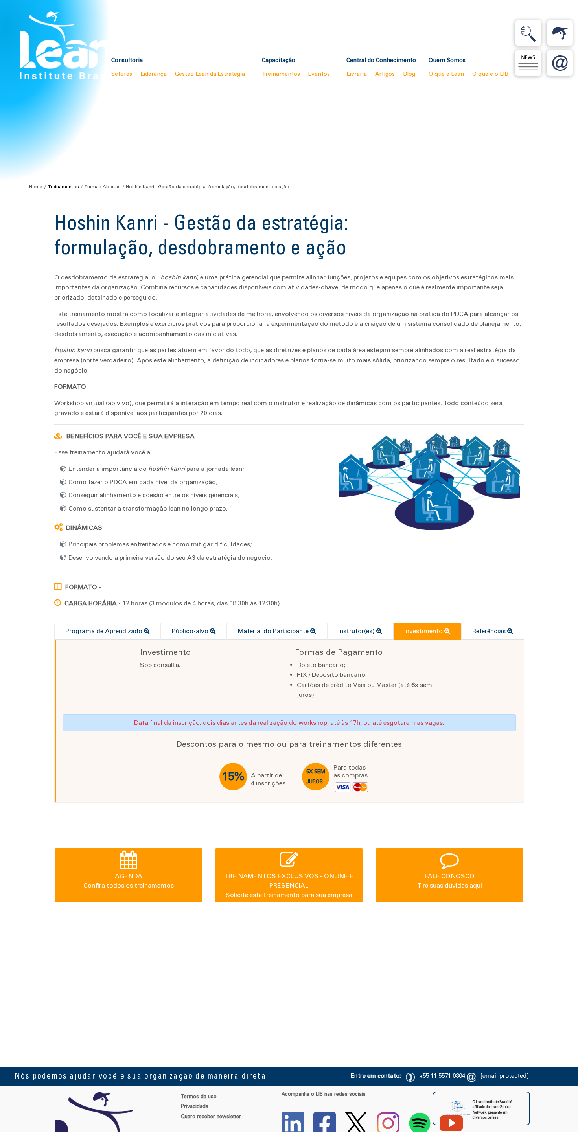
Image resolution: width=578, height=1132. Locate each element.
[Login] (560, 33)
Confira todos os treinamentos (128, 880)
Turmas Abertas (102, 186)
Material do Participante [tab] (274, 631)
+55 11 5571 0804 (442, 1075)
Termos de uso (199, 1096)
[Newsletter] (528, 63)
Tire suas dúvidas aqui (449, 880)
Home (35, 186)
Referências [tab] (489, 631)
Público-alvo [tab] (191, 631)
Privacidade (194, 1106)
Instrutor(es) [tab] (357, 631)
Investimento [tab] (424, 631)
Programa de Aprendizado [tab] (104, 631)
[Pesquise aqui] (528, 33)
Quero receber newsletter (211, 1116)
